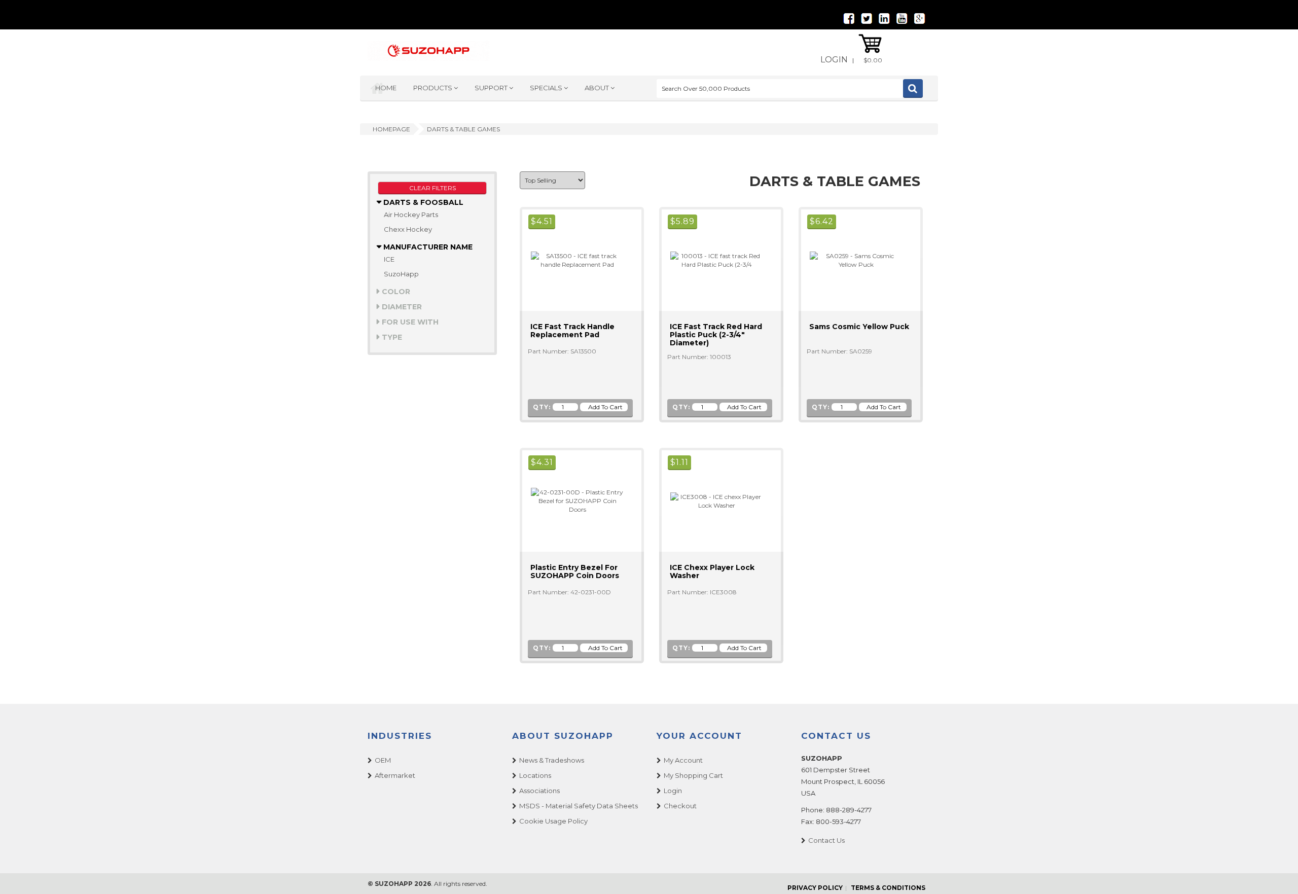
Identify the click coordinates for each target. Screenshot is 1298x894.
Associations (539, 790)
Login (834, 59)
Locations (535, 775)
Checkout (680, 806)
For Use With (409, 322)
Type (391, 337)
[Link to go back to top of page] (1278, 874)
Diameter (401, 306)
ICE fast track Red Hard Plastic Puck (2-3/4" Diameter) (716, 334)
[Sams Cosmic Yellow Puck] (852, 259)
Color (395, 291)
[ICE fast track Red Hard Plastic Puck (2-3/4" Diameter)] (712, 259)
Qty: (542, 407)
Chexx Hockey (408, 229)
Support (492, 88)
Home (385, 88)
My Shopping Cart (693, 775)
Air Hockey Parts (411, 214)
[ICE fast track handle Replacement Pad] (573, 259)
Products (433, 88)
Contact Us (826, 840)
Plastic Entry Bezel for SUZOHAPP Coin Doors (574, 571)
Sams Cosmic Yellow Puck (859, 326)
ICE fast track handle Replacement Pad (572, 330)
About (597, 88)
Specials (547, 88)
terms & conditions (888, 887)
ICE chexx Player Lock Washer (712, 571)
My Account (683, 760)
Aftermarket (395, 775)
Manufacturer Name (427, 247)
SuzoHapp (401, 274)
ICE (389, 259)
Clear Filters (432, 188)
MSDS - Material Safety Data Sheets (578, 806)
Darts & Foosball (422, 202)
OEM (383, 760)
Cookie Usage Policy (553, 821)
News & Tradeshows (551, 760)
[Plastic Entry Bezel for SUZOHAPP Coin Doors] (573, 500)
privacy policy (815, 887)
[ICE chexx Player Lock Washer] (712, 500)
